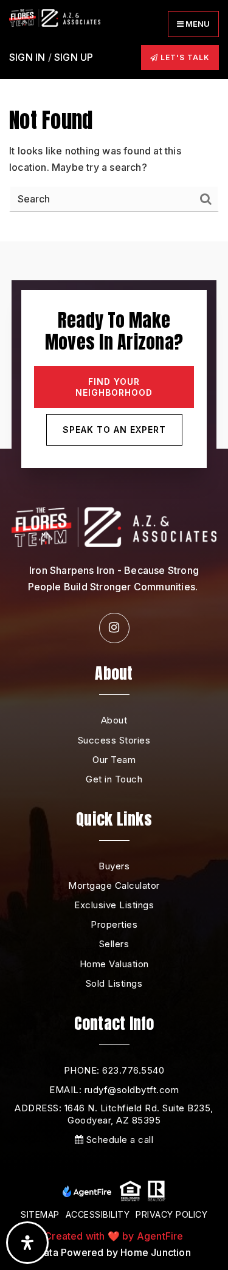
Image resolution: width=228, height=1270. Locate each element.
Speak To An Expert (114, 429)
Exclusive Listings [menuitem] (114, 905)
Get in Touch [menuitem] (114, 779)
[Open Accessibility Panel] (27, 1242)
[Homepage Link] (54, 17)
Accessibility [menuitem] (98, 1214)
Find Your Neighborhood (114, 387)
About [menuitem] (114, 720)
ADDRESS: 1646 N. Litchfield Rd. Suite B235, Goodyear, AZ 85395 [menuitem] (114, 1114)
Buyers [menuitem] (114, 866)
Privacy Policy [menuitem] (171, 1214)
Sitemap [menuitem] (40, 1214)
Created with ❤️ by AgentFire (113, 1236)
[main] (114, 120)
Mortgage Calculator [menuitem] (114, 885)
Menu (197, 24)
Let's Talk (184, 57)
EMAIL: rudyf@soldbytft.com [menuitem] (114, 1090)
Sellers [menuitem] (114, 944)
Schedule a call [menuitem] (118, 1139)
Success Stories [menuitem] (114, 740)
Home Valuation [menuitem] (114, 964)
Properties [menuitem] (114, 924)
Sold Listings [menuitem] (114, 983)
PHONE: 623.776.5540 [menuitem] (114, 1070)
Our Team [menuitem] (114, 759)
